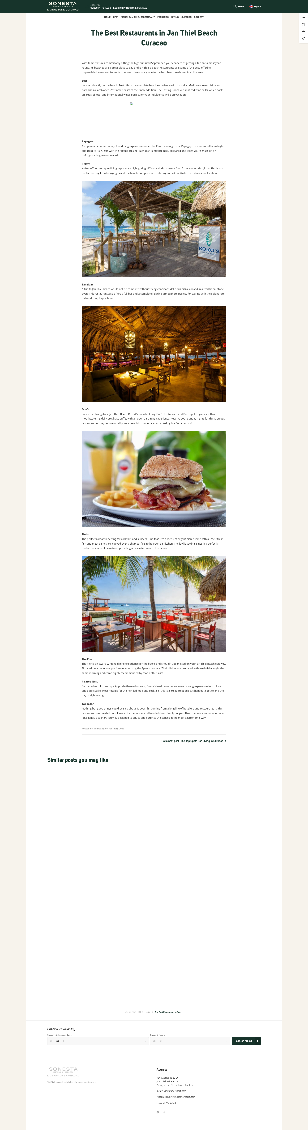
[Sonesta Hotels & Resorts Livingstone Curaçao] (62, 6)
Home (107, 17)
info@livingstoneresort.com (171, 1090)
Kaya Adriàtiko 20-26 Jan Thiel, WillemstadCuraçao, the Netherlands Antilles (175, 1081)
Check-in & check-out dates (59, 1035)
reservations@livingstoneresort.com (176, 1096)
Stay (115, 17)
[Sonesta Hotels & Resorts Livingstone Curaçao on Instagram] (164, 1112)
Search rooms (244, 1041)
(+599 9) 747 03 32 (166, 1102)
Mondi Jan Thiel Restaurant (138, 17)
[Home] (139, 1012)
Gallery (199, 17)
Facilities (163, 17)
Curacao (186, 17)
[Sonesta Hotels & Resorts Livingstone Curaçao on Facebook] (157, 1112)
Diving (175, 17)
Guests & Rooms (157, 1035)
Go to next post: (192, 741)
